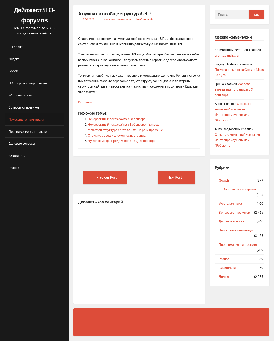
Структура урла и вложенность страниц (117, 135)
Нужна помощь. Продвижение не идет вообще (121, 141)
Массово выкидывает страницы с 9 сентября (234, 89)
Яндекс (14, 59)
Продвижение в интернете (28, 131)
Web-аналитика (20, 95)
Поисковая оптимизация (26, 119)
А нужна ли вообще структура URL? (114, 13)
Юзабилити (17, 156)
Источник (85, 102)
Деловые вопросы (22, 143)
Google (14, 71)
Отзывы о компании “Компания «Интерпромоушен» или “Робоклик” (237, 140)
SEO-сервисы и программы (28, 83)
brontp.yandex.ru (227, 55)
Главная (18, 47)
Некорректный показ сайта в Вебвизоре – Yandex (123, 124)
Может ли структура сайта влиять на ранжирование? (126, 130)
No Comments (144, 19)
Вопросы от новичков (24, 107)
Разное (14, 168)
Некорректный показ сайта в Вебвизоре (117, 119)
